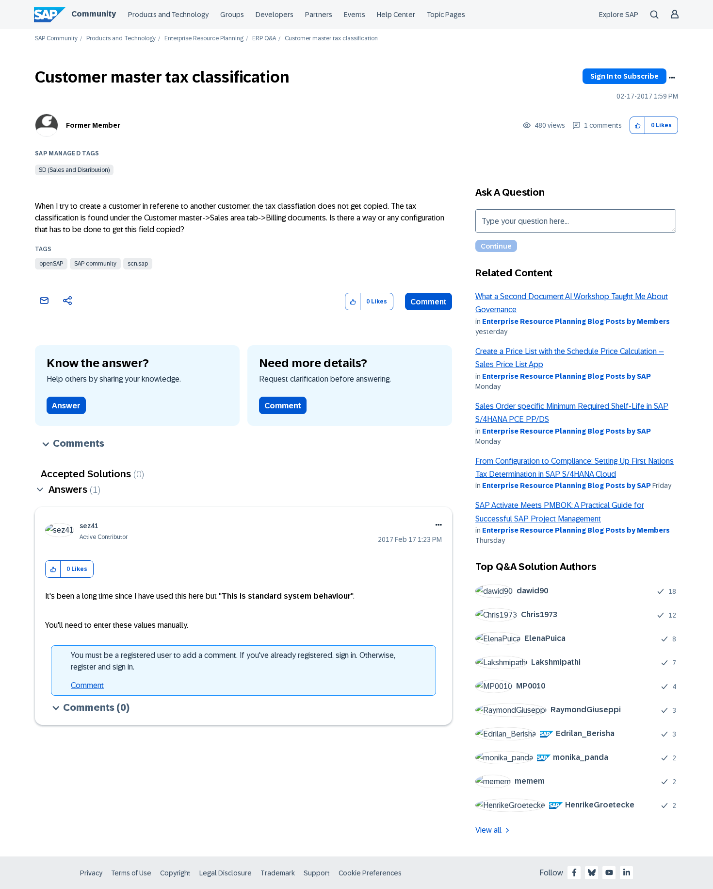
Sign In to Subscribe (624, 76)
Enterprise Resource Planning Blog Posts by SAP (566, 376)
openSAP (51, 263)
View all (488, 830)
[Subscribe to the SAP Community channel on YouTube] (609, 872)
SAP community (95, 263)
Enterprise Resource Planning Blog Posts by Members (576, 321)
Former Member (93, 125)
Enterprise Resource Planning (203, 38)
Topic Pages (446, 14)
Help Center (396, 14)
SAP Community (56, 38)
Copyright (175, 873)
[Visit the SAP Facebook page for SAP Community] (574, 872)
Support (317, 873)
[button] (637, 125)
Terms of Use (131, 873)
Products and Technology (168, 14)
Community (93, 14)
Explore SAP (618, 14)
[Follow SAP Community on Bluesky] (592, 872)
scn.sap (138, 263)
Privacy (91, 873)
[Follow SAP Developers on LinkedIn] (627, 872)
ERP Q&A (264, 38)
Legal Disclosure (225, 873)
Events (354, 14)
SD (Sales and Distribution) (74, 170)
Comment (428, 302)
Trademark (277, 873)
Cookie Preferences (370, 873)
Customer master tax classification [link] (331, 38)
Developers (274, 14)
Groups (232, 14)
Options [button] (672, 78)
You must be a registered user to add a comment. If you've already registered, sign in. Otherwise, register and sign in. (233, 661)
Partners (318, 14)
